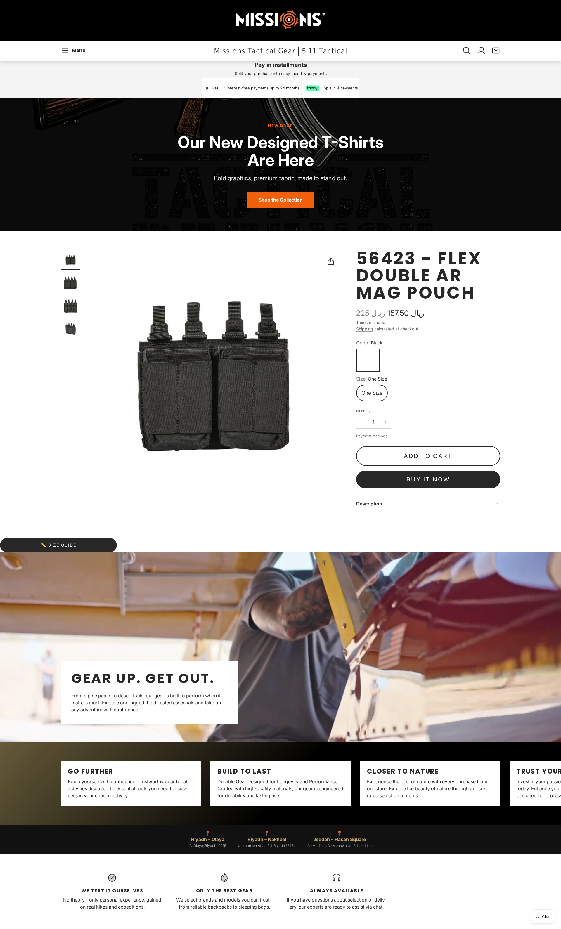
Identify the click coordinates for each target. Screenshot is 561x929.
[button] (74, 50)
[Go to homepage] (280, 20)
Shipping (364, 328)
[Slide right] (500, 783)
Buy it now (428, 479)
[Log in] (481, 50)
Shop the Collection (281, 200)
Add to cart (428, 456)
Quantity (363, 411)
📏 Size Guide (58, 545)
